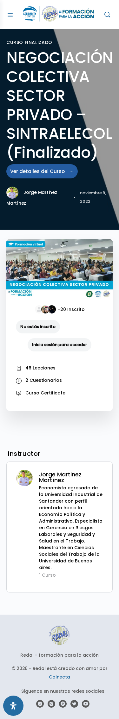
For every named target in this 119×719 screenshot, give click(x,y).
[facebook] (40, 704)
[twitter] (74, 704)
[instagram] (51, 704)
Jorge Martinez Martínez (60, 477)
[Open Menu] (10, 14)
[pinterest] (63, 704)
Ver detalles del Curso (38, 171)
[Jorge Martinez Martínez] (24, 477)
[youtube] (85, 704)
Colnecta (59, 677)
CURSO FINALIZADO (29, 42)
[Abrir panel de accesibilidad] (13, 706)
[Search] (107, 14)
